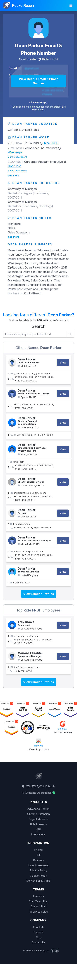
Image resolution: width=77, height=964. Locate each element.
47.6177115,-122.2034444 (40, 786)
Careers (38, 932)
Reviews (38, 860)
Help (38, 855)
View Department (17, 157)
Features (38, 896)
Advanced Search (38, 809)
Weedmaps (15, 152)
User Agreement (38, 865)
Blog (38, 937)
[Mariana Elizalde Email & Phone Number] (12, 656)
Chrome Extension (38, 814)
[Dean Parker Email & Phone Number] (38, 28)
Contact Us (38, 942)
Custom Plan (38, 906)
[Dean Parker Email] (12, 572)
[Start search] (70, 334)
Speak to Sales (38, 911)
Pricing (38, 850)
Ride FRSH (50, 59)
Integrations (38, 834)
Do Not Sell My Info (38, 880)
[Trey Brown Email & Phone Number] (12, 625)
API (38, 829)
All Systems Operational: (37, 792)
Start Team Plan (38, 901)
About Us (38, 927)
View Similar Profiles (38, 594)
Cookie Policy (38, 875)
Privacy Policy (38, 870)
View (63, 362)
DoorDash (14, 166)
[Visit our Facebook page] (52, 950)
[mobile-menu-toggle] (71, 5)
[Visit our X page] (57, 950)
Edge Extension (38, 819)
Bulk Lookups (38, 824)
